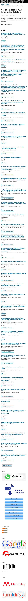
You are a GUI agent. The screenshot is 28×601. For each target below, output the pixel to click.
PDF (4, 66)
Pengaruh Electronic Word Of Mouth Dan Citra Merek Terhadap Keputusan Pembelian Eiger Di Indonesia (13, 179)
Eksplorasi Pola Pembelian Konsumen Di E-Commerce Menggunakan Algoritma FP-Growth (14, 444)
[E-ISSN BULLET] (9, 569)
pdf (4, 41)
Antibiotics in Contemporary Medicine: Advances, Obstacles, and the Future (13, 423)
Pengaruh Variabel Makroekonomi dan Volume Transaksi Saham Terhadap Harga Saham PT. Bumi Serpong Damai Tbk (13, 320)
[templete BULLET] (14, 496)
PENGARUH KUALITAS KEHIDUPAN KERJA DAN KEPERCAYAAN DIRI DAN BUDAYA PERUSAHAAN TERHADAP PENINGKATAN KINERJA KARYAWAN (12, 236)
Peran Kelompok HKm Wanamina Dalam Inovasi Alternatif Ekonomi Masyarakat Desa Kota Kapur (12, 225)
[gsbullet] (14, 548)
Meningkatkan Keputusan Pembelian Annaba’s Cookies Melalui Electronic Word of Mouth (12, 284)
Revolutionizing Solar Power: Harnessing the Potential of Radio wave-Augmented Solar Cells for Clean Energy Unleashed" (13, 35)
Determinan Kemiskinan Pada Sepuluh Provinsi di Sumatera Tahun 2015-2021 (13, 356)
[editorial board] (14, 502)
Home (2, 4)
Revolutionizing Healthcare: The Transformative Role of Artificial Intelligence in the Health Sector (13, 137)
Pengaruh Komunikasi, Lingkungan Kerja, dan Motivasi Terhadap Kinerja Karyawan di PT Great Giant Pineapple (12, 379)
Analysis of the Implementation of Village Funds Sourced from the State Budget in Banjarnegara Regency (12, 333)
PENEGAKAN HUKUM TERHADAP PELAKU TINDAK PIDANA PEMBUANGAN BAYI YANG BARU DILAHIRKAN (12, 126)
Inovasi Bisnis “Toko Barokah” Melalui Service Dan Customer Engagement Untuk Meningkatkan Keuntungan (13, 102)
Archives (7, 4)
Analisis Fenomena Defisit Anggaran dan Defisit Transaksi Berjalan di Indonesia (12, 147)
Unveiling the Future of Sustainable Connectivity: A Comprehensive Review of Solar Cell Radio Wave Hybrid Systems (13, 412)
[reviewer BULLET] (14, 505)
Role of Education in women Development (11, 157)
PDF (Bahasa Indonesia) (8, 56)
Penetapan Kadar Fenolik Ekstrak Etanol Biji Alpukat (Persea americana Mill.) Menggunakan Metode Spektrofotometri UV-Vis (13, 168)
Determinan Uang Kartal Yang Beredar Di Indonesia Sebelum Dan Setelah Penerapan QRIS (13, 344)
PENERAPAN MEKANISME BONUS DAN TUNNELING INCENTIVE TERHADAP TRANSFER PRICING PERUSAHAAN (13, 250)
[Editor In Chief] (14, 499)
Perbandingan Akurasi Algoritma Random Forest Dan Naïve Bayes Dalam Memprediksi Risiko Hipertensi (13, 454)
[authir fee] (14, 519)
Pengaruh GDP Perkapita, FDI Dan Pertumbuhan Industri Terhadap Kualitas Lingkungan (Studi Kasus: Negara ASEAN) (13, 204)
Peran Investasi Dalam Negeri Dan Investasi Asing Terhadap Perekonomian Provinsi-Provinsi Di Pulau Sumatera (13, 114)
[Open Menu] (1, 1)
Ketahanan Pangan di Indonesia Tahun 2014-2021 (12, 214)
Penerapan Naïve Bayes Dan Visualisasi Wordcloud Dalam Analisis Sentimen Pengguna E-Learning (13, 433)
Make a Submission (7, 465)
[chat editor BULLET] (14, 480)
